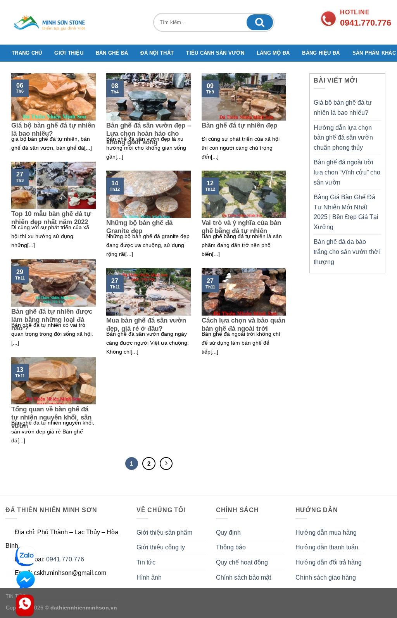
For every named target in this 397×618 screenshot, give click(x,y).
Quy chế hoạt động (242, 562)
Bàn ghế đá (112, 53)
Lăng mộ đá (273, 53)
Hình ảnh (149, 577)
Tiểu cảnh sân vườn (215, 53)
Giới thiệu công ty (160, 547)
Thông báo (231, 547)
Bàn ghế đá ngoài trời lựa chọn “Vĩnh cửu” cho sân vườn (347, 172)
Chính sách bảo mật (243, 577)
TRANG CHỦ (27, 53)
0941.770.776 (65, 559)
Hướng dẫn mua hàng (326, 532)
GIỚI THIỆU (68, 53)
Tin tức (145, 562)
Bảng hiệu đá (321, 53)
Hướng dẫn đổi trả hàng (328, 562)
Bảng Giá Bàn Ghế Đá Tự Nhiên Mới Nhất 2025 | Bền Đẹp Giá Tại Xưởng (346, 212)
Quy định (228, 532)
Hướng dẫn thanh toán (326, 547)
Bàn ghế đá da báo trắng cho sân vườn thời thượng (347, 251)
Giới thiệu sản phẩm (164, 532)
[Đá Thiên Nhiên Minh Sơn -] (52, 22)
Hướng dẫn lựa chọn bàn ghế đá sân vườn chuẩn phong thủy (343, 137)
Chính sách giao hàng (325, 577)
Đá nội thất (157, 53)
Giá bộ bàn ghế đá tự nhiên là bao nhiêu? (343, 107)
